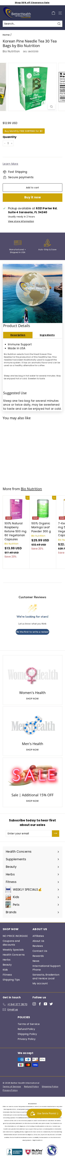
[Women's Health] (32, 673)
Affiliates (38, 936)
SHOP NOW (32, 698)
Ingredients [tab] (47, 335)
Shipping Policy (27, 1034)
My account (40, 983)
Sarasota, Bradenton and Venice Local (45, 976)
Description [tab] (17, 335)
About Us (38, 941)
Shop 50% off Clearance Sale (32, 2)
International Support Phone (46, 967)
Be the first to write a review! (32, 631)
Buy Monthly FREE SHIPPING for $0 (24, 131)
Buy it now (32, 197)
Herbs (6, 959)
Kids (5, 969)
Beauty (7, 964)
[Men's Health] (32, 724)
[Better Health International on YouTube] (45, 1004)
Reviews (37, 946)
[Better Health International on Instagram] (34, 1004)
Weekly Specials (13, 949)
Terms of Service (29, 1024)
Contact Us (39, 951)
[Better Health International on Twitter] (51, 1004)
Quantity (9, 137)
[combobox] (32, 24)
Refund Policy (26, 1029)
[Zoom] (51, 106)
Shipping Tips (11, 979)
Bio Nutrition (11, 51)
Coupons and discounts (11, 942)
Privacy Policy (27, 1039)
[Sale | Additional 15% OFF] (32, 775)
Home (6, 34)
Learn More (10, 164)
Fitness (7, 974)
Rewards (38, 956)
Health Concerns (14, 954)
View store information (21, 221)
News (35, 961)
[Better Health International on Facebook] (39, 1004)
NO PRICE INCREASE (15, 936)
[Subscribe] (55, 833)
